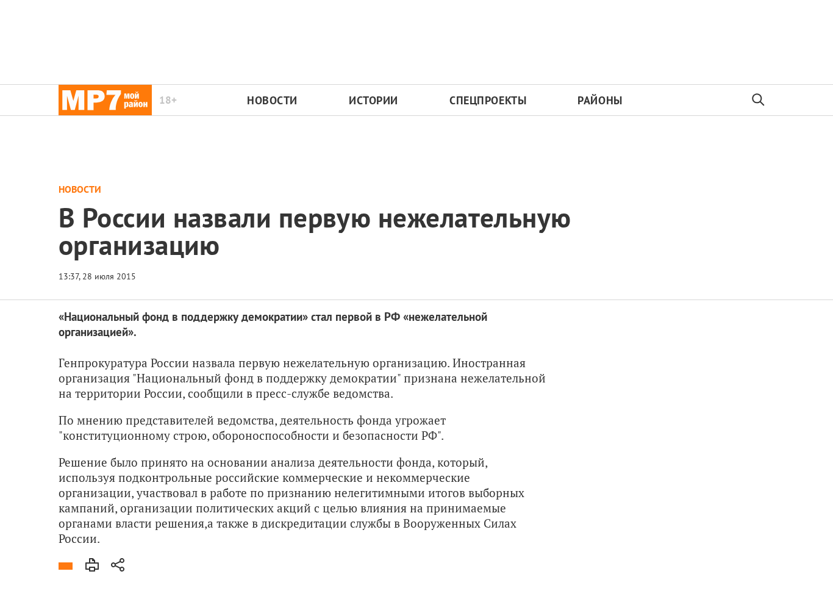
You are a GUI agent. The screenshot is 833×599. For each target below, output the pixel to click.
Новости (272, 100)
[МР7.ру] (105, 100)
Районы (599, 100)
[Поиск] (758, 100)
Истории (373, 100)
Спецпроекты (487, 100)
